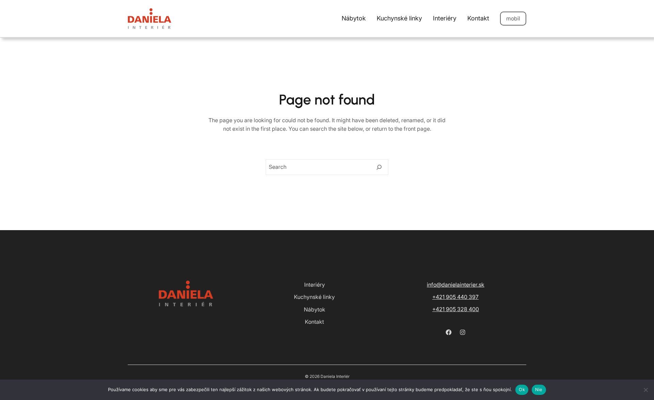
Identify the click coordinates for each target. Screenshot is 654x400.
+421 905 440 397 (455, 296)
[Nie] (645, 389)
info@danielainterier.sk (455, 284)
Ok (522, 389)
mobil (513, 18)
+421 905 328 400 (455, 309)
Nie (539, 389)
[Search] (379, 167)
